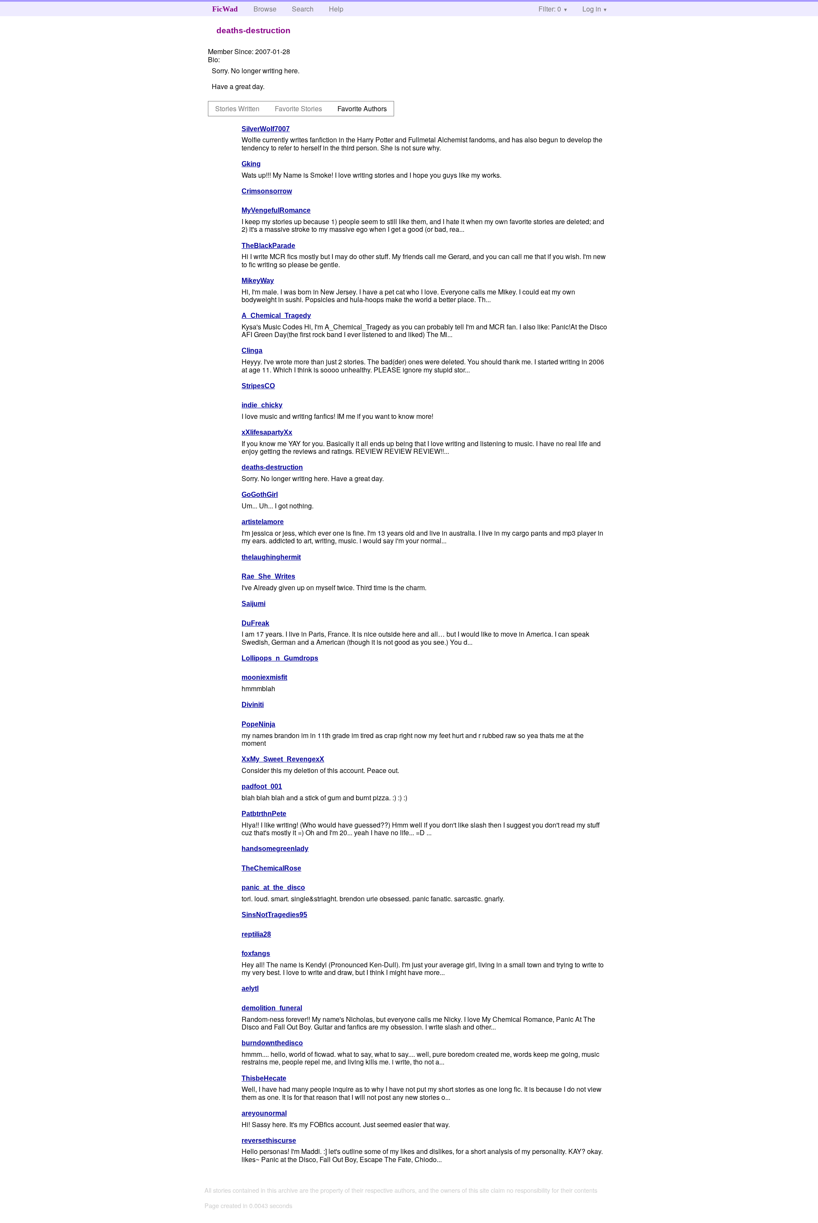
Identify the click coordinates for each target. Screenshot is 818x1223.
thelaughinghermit (271, 557)
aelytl (250, 988)
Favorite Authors (362, 108)
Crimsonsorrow (267, 191)
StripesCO (258, 385)
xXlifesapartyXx (267, 432)
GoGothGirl (260, 494)
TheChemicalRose (271, 868)
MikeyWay (258, 280)
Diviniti (253, 704)
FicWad (225, 9)
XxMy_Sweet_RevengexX (283, 759)
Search (303, 9)
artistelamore (263, 521)
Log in (591, 9)
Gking (251, 163)
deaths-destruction (272, 467)
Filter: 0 (550, 9)
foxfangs (256, 953)
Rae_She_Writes (268, 576)
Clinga (252, 350)
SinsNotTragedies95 (274, 914)
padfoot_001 (262, 786)
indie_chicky (262, 405)
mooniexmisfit (264, 677)
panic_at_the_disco (273, 887)
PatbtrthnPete (264, 813)
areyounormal (264, 1113)
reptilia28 (256, 934)
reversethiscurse (269, 1140)
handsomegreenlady (275, 848)
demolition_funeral (272, 1008)
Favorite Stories (298, 108)
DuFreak (255, 623)
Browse (265, 9)
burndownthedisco (272, 1043)
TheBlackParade (268, 245)
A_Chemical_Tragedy (276, 315)
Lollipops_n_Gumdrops (280, 658)
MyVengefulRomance (276, 210)
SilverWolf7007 (266, 129)
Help (336, 9)
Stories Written (237, 108)
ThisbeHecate (264, 1078)
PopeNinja (258, 724)
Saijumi (253, 603)
